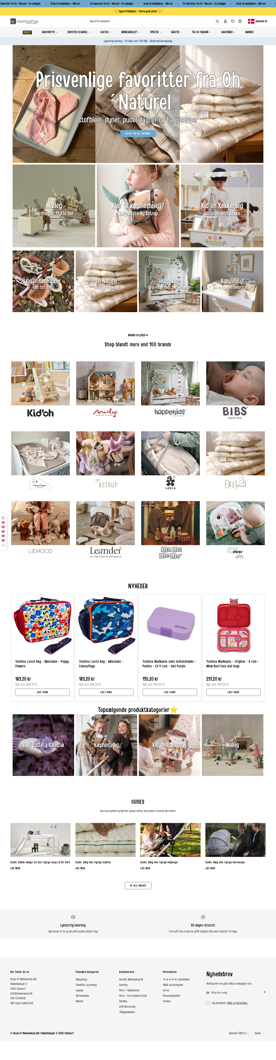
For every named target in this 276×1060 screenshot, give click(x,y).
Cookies (166, 1001)
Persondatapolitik (171, 995)
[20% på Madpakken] (138, 104)
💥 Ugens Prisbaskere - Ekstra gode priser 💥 (138, 11)
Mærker (249, 32)
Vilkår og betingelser (173, 985)
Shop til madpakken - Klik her (65, 3)
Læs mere (15, 868)
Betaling (123, 1001)
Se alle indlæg (138, 885)
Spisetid (154, 32)
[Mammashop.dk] (24, 21)
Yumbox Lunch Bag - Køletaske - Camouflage (101, 664)
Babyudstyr (48, 32)
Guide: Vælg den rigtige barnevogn (225, 862)
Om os (166, 990)
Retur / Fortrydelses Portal (132, 995)
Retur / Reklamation (129, 990)
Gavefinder (227, 32)
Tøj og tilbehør (200, 32)
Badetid (175, 32)
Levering (123, 985)
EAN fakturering (127, 1006)
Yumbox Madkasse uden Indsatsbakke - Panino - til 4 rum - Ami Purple (169, 664)
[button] (240, 21)
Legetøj (104, 32)
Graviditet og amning (86, 985)
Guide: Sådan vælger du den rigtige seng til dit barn (40, 862)
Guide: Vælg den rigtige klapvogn (159, 862)
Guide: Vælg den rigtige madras (93, 862)
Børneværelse (82, 995)
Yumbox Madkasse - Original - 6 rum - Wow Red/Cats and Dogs (232, 664)
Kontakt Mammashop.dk (131, 979)
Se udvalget (138, 122)
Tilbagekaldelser (127, 1012)
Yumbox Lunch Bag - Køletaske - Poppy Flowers (42, 664)
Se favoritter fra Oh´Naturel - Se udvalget (112, 3)
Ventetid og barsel (77, 32)
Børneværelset (129, 32)
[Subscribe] (262, 992)
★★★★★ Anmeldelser (176, 979)
